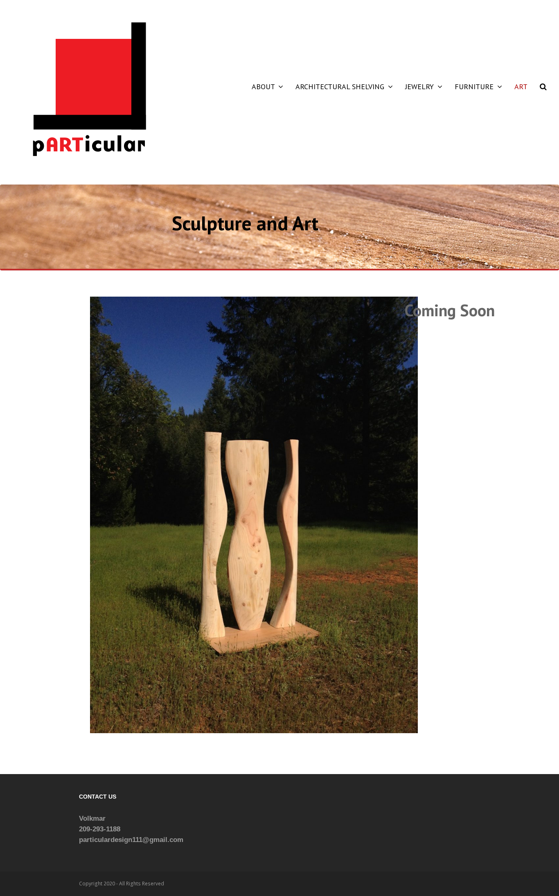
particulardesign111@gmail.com (131, 840)
